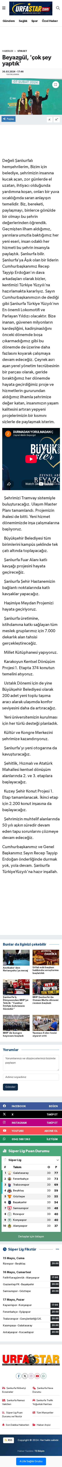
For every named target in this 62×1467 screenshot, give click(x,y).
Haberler (7, 51)
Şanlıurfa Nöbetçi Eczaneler (14, 1390)
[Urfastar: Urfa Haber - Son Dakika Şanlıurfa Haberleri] (30, 8)
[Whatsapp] (43, 1376)
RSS (10, 1440)
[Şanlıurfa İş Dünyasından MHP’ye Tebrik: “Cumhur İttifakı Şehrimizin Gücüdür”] (16, 987)
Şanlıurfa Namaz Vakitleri (13, 1402)
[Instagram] (31, 1376)
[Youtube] (37, 1376)
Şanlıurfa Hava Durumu (43, 1390)
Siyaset (22, 51)
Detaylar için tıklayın (31, 1236)
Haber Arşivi (43, 1425)
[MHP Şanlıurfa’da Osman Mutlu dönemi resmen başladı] (46, 987)
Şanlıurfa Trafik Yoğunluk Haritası (43, 1402)
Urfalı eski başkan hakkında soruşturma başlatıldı (46, 970)
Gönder (10, 1087)
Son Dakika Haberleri (17, 1425)
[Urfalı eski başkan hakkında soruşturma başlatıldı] (46, 957)
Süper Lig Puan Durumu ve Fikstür (12, 1414)
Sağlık (23, 21)
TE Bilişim (39, 1451)
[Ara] (58, 8)
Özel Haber (50, 21)
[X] (25, 1376)
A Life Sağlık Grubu (31, 1461)
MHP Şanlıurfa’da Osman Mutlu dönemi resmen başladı (45, 1000)
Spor (34, 21)
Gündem (9, 21)
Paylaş (10, 119)
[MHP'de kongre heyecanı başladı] (16, 1022)
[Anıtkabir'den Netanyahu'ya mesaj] (16, 957)
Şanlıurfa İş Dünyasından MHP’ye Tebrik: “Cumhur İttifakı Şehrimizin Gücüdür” (15, 1003)
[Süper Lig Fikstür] (57, 1249)
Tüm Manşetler (45, 1412)
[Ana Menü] (4, 8)
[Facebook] (19, 1376)
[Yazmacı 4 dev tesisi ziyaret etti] (46, 1022)
